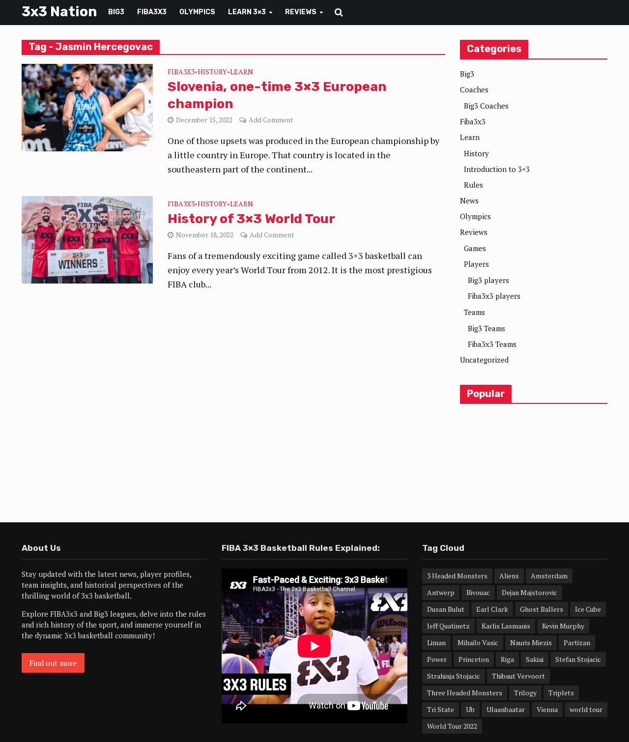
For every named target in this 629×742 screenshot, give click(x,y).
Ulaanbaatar (505, 709)
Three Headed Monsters (464, 692)
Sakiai (534, 659)
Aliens (509, 575)
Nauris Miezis (531, 642)
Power (437, 659)
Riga (507, 659)
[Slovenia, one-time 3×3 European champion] (87, 107)
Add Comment (271, 119)
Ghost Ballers (541, 609)
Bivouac (478, 592)
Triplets (561, 692)
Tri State (440, 709)
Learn (241, 72)
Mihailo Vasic (477, 642)
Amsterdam (549, 575)
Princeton (473, 659)
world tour (586, 709)
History (212, 72)
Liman (436, 642)
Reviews (300, 12)
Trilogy (525, 692)
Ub (470, 709)
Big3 (116, 12)
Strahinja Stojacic (453, 676)
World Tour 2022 (452, 726)
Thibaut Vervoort (518, 676)
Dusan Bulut (445, 609)
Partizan (577, 642)
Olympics (197, 12)
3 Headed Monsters (457, 575)
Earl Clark (492, 609)
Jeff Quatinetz (448, 625)
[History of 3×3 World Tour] (87, 239)
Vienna (547, 709)
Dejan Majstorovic (529, 592)
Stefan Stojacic (578, 659)
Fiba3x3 (152, 12)
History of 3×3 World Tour (251, 219)
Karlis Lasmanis (506, 625)
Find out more (53, 663)
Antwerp (441, 592)
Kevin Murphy (563, 625)
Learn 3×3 (247, 12)
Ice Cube (588, 609)
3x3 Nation (59, 11)
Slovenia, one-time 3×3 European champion (277, 95)
